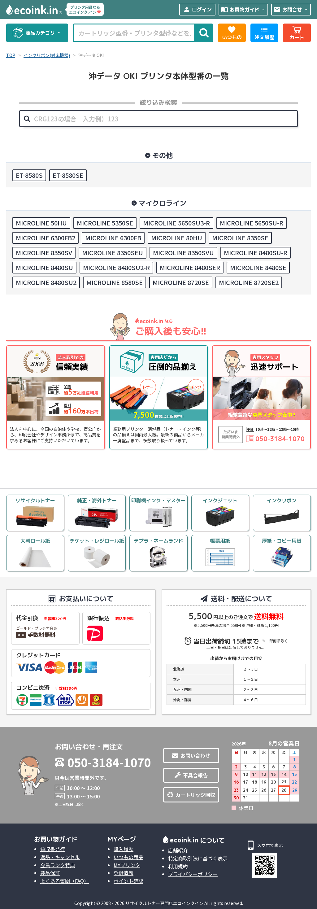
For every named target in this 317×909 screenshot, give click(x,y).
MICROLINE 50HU (41, 222)
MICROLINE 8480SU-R (255, 252)
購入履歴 (123, 849)
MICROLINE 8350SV (44, 252)
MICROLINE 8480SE (258, 267)
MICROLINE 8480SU (44, 267)
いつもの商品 (128, 857)
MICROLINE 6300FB (113, 237)
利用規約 (178, 866)
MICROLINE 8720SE (181, 282)
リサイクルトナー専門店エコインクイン (164, 903)
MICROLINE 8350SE (240, 237)
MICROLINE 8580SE (114, 282)
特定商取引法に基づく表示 (198, 858)
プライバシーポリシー (193, 874)
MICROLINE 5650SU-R (251, 222)
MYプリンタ (127, 865)
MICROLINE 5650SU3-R (176, 222)
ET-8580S (29, 175)
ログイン (197, 9)
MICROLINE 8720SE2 (249, 282)
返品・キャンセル (60, 857)
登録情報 (123, 872)
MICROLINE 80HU (176, 237)
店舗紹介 (178, 850)
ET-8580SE (68, 175)
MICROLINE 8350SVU (183, 252)
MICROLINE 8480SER (190, 267)
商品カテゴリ (43, 32)
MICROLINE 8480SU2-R (116, 267)
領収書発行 (52, 849)
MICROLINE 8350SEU (112, 252)
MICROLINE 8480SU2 (46, 282)
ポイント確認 (128, 881)
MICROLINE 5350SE (105, 222)
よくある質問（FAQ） (64, 881)
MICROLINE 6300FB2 (45, 237)
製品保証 (50, 872)
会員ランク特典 (57, 865)
